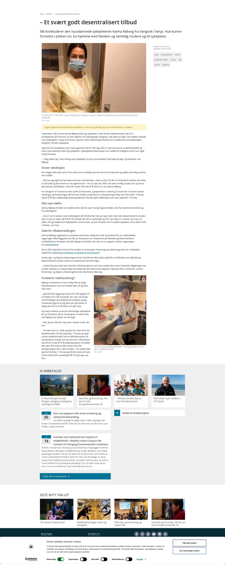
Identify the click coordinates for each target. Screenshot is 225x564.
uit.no (42, 14)
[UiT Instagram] (142, 534)
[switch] (83, 559)
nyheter (49, 14)
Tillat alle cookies (189, 543)
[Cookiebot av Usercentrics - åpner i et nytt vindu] (31, 559)
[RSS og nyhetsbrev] (165, 534)
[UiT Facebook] (136, 534)
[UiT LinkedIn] (159, 534)
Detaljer (140, 559)
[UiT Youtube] (153, 534)
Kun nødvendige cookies (189, 551)
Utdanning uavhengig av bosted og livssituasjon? (76, 252)
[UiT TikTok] (148, 534)
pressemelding (52, 244)
